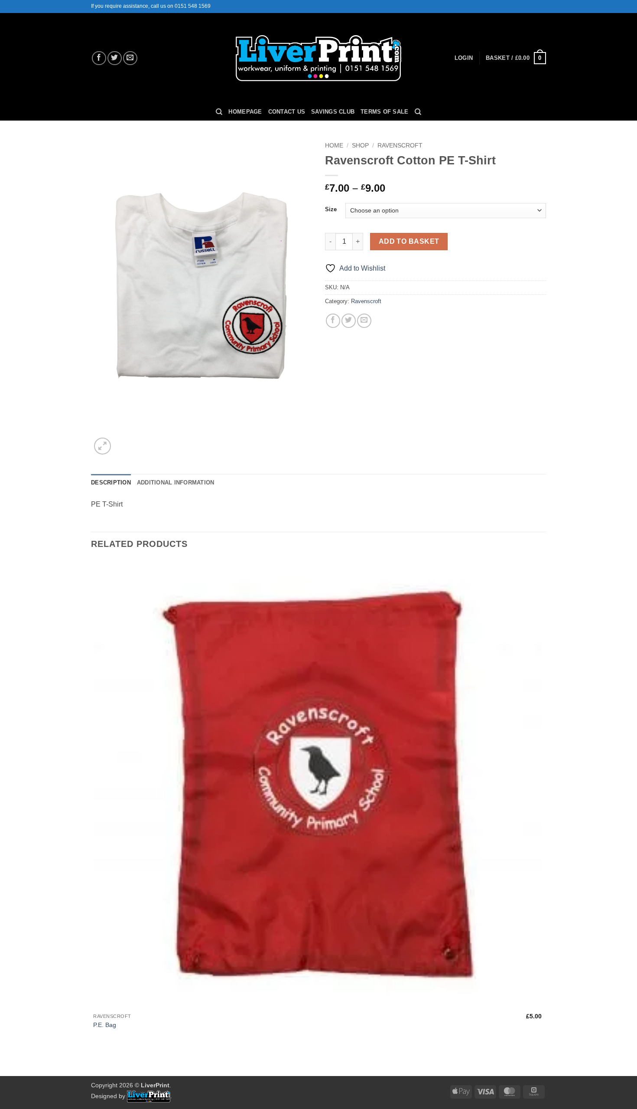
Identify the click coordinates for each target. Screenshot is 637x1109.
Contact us (287, 111)
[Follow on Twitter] (114, 58)
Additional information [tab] (175, 482)
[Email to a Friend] (364, 321)
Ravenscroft (399, 145)
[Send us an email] (130, 58)
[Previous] (95, 1060)
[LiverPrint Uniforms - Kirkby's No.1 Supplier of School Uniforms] (319, 58)
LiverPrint (155, 1085)
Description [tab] (111, 482)
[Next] (123, 441)
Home (334, 145)
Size (331, 209)
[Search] (219, 112)
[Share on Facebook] (333, 321)
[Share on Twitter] (348, 321)
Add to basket (409, 241)
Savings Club (332, 111)
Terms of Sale (384, 111)
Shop (360, 145)
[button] (464, 58)
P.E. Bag (104, 1024)
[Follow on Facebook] (99, 58)
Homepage (245, 111)
